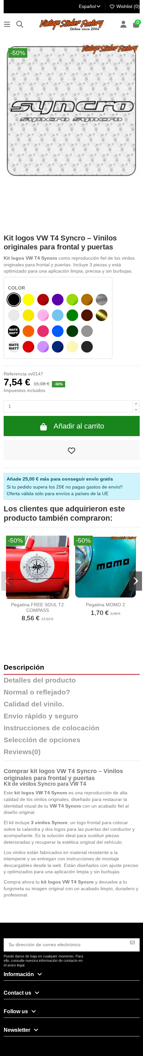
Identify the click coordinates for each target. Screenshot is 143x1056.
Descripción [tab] (24, 667)
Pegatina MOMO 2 (105, 604)
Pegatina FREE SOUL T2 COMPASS (37, 607)
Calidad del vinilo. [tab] (34, 704)
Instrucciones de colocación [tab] (51, 728)
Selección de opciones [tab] (42, 740)
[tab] (72, 754)
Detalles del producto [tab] (40, 680)
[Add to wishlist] (72, 450)
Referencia (15, 373)
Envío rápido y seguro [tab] (41, 716)
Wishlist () (127, 6)
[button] (7, 581)
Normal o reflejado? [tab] (37, 692)
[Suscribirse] (132, 942)
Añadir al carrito (79, 426)
